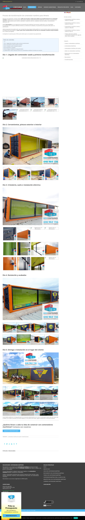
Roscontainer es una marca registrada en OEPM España (15, 478)
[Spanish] (70, 12)
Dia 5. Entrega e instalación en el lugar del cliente (13, 49)
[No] (83, 518)
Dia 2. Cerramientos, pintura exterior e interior (13, 44)
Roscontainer (68, 57)
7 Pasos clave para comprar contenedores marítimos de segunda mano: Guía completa (73, 35)
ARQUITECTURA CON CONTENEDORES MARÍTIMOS (54, 479)
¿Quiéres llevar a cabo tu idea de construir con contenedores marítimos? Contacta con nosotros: (23, 50)
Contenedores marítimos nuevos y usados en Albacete (72, 27)
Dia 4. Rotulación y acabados (9, 47)
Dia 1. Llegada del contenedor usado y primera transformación (16, 43)
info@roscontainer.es (7, 1)
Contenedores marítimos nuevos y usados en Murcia (72, 31)
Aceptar (75, 517)
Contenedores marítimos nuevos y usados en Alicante (72, 20)
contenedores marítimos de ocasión (14, 436)
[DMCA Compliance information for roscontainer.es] (48, 501)
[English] (64, 12)
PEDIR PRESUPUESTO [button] (11, 515)
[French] (66, 12)
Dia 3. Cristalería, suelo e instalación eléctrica (13, 46)
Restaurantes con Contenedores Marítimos (72, 54)
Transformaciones (25, 436)
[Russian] (68, 12)
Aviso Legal (33, 510)
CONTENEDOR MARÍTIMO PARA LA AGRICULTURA (54, 477)
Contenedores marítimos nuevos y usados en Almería (72, 23)
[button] (20, 493)
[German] (67, 12)
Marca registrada (27, 510)
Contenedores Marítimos (70, 46)
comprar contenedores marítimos (72, 43)
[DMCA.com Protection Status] (47, 505)
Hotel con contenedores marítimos (72, 51)
